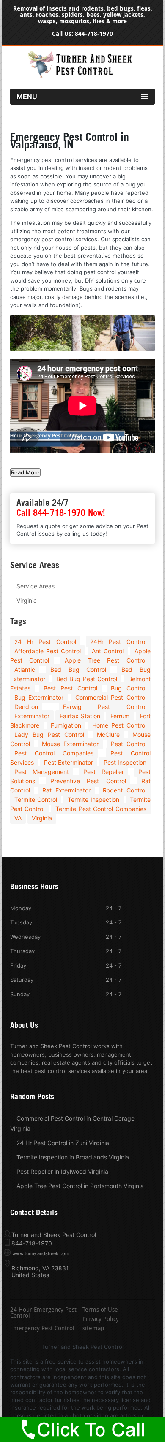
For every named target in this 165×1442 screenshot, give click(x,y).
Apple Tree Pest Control (105, 660)
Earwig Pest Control (104, 706)
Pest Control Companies (54, 753)
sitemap (93, 1329)
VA (18, 818)
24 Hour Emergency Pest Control (43, 1313)
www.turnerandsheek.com (40, 1253)
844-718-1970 (94, 34)
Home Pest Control (119, 725)
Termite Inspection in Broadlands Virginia (72, 1157)
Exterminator (32, 716)
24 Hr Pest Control (45, 641)
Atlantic (24, 669)
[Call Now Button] (82, 1429)
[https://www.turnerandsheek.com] (83, 76)
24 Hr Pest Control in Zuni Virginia (62, 1142)
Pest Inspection (125, 762)
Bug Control (128, 688)
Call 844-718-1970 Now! (60, 513)
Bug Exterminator (38, 697)
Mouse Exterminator (70, 743)
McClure (108, 734)
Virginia (26, 600)
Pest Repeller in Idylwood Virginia (62, 1171)
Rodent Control (124, 790)
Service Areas (35, 586)
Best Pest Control (70, 688)
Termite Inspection (93, 799)
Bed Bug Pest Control (87, 678)
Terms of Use (100, 1310)
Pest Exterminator (68, 762)
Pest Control (128, 743)
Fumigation (66, 725)
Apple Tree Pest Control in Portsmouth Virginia (80, 1185)
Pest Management (41, 771)
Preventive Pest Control (88, 780)
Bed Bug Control (78, 669)
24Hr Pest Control (118, 641)
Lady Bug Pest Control (49, 734)
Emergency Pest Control (42, 1329)
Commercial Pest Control (110, 697)
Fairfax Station (80, 716)
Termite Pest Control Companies (100, 808)
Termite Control (35, 799)
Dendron (26, 706)
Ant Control (108, 651)
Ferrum (119, 716)
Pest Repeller (103, 771)
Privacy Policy (100, 1320)
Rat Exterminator (66, 790)
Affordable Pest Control (47, 651)
